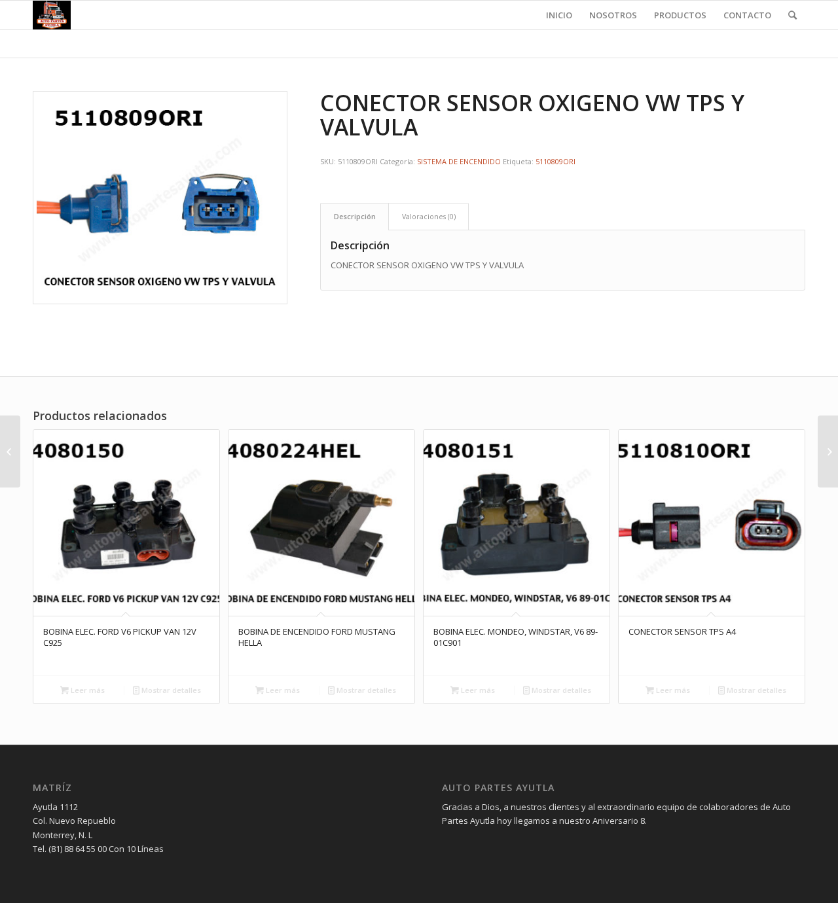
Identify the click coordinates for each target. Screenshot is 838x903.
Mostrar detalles (170, 690)
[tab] (354, 216)
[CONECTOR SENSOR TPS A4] (10, 451)
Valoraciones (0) (429, 216)
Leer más (87, 690)
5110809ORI (555, 161)
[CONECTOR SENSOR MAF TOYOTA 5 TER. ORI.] (828, 451)
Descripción (355, 216)
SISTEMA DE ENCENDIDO (459, 161)
